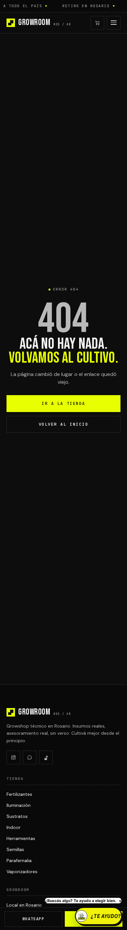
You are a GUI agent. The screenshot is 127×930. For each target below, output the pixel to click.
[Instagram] (13, 757)
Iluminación (19, 805)
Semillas (15, 849)
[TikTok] (46, 757)
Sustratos (17, 816)
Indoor (14, 827)
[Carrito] (97, 23)
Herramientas (21, 838)
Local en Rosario (24, 905)
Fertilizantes (19, 794)
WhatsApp (33, 919)
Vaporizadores (22, 871)
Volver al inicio (64, 424)
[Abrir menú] (113, 23)
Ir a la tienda (63, 403)
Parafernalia (19, 860)
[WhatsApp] (29, 757)
